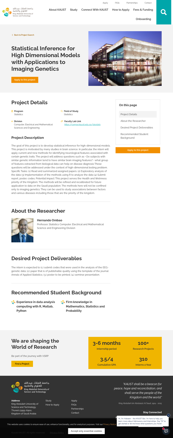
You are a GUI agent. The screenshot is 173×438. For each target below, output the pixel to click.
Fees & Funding (143, 9)
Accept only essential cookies (86, 431)
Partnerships (132, 3)
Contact (148, 3)
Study (73, 9)
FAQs (117, 3)
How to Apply (120, 9)
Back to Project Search (24, 35)
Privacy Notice (109, 424)
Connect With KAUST (94, 9)
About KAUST (57, 9)
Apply (105, 3)
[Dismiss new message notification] (168, 415)
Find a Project (22, 364)
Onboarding (144, 19)
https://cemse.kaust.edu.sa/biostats (82, 124)
